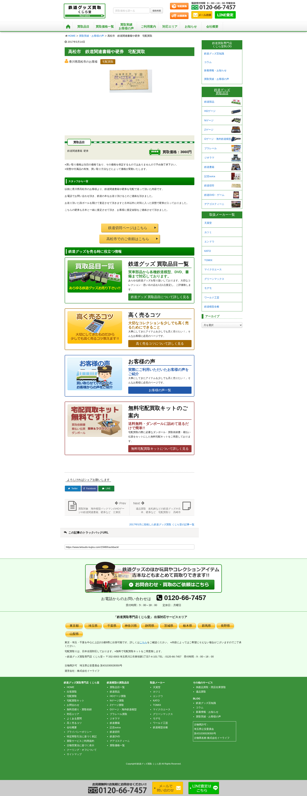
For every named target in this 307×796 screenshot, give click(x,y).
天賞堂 (208, 222)
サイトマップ (74, 754)
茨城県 (168, 625)
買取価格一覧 (117, 745)
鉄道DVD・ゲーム (214, 194)
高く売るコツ (74, 722)
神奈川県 (131, 625)
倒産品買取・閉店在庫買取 (211, 687)
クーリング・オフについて (82, 749)
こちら (143, 642)
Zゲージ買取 (117, 705)
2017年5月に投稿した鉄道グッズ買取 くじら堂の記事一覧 (161, 524)
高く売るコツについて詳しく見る (160, 343)
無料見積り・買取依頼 (79, 709)
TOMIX (208, 260)
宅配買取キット (75, 700)
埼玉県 (93, 625)
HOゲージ (210, 111)
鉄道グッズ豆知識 (214, 53)
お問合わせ (73, 705)
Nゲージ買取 (117, 700)
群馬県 (206, 625)
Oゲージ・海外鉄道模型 (217, 138)
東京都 (74, 625)
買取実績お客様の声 (126, 26)
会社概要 (212, 26)
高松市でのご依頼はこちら (127, 239)
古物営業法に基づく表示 (80, 745)
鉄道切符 (209, 185)
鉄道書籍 (209, 167)
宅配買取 (72, 696)
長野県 (225, 625)
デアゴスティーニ (214, 204)
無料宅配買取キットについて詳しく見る (160, 448)
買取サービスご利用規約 (80, 740)
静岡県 (149, 625)
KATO (207, 251)
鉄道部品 (209, 101)
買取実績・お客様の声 (91, 35)
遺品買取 (201, 691)
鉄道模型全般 (211, 306)
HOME (72, 35)
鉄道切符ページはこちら (127, 228)
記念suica (209, 176)
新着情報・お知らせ (215, 70)
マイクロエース (213, 269)
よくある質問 (74, 718)
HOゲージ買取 (118, 696)
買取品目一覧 (117, 687)
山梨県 (74, 634)
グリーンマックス (214, 278)
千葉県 (111, 625)
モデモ (208, 288)
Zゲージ (208, 129)
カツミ (208, 232)
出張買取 (72, 691)
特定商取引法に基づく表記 (82, 736)
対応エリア (169, 26)
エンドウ (209, 241)
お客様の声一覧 (160, 390)
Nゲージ (209, 120)
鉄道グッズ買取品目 (222, 91)
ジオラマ (209, 157)
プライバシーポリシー (79, 731)
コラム (208, 62)
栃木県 (187, 625)
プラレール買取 (118, 714)
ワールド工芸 (211, 297)
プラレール (210, 148)
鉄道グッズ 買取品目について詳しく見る (160, 297)
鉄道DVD (115, 736)
